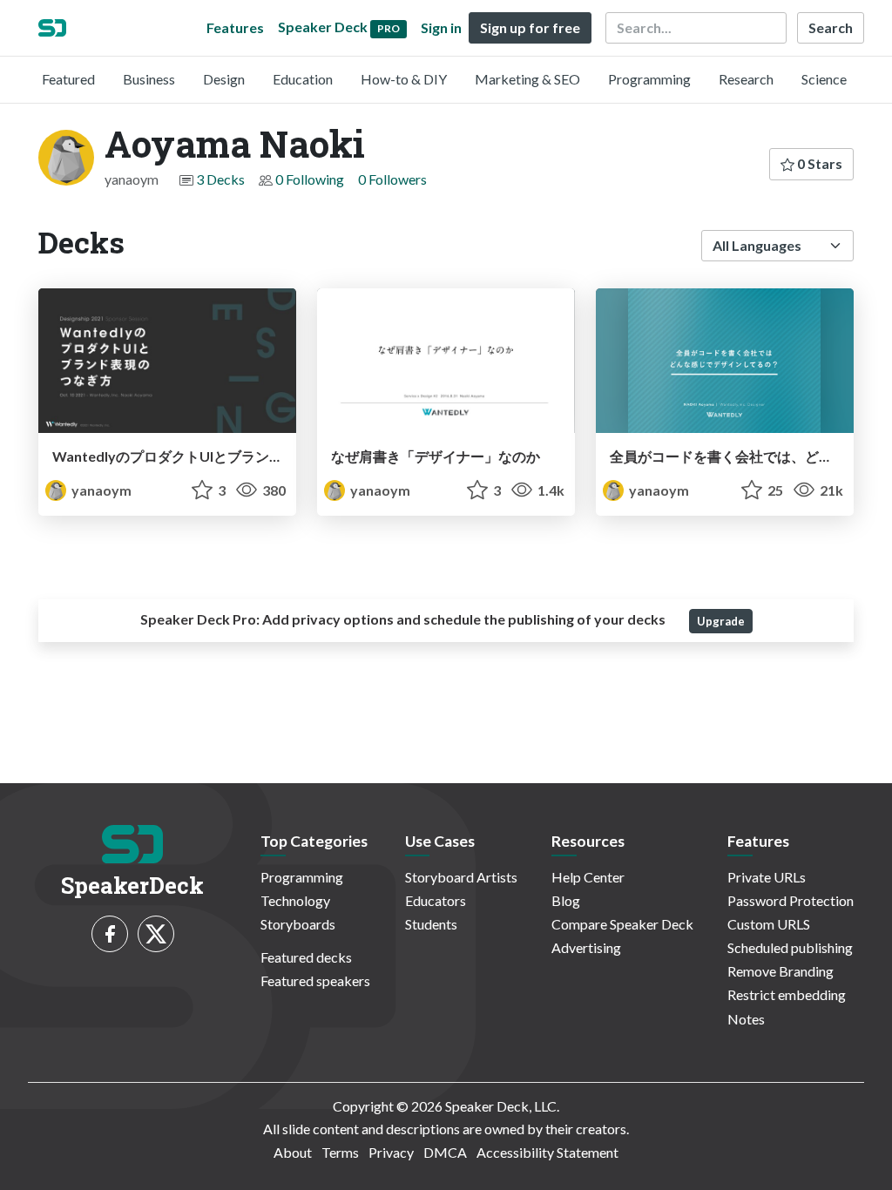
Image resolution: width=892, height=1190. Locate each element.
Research (746, 79)
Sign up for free (530, 27)
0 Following (309, 179)
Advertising (586, 947)
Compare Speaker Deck (622, 924)
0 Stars (818, 163)
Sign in (441, 27)
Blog (565, 900)
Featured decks (306, 957)
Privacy (391, 1152)
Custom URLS (768, 924)
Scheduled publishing (790, 947)
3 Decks (220, 179)
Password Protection (790, 900)
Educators (435, 900)
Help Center (588, 877)
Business (149, 79)
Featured (68, 79)
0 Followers (392, 179)
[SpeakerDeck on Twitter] (156, 934)
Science (824, 79)
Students (431, 924)
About (293, 1152)
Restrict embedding (786, 994)
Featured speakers (315, 980)
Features (235, 27)
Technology (295, 900)
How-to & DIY (404, 79)
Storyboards (297, 924)
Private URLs (766, 877)
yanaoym (100, 490)
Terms (340, 1152)
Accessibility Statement (547, 1152)
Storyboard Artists (461, 877)
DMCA (445, 1152)
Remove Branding (780, 971)
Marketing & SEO (527, 79)
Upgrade (721, 621)
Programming (649, 79)
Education (303, 79)
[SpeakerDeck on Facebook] (109, 934)
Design (224, 79)
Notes (746, 1019)
